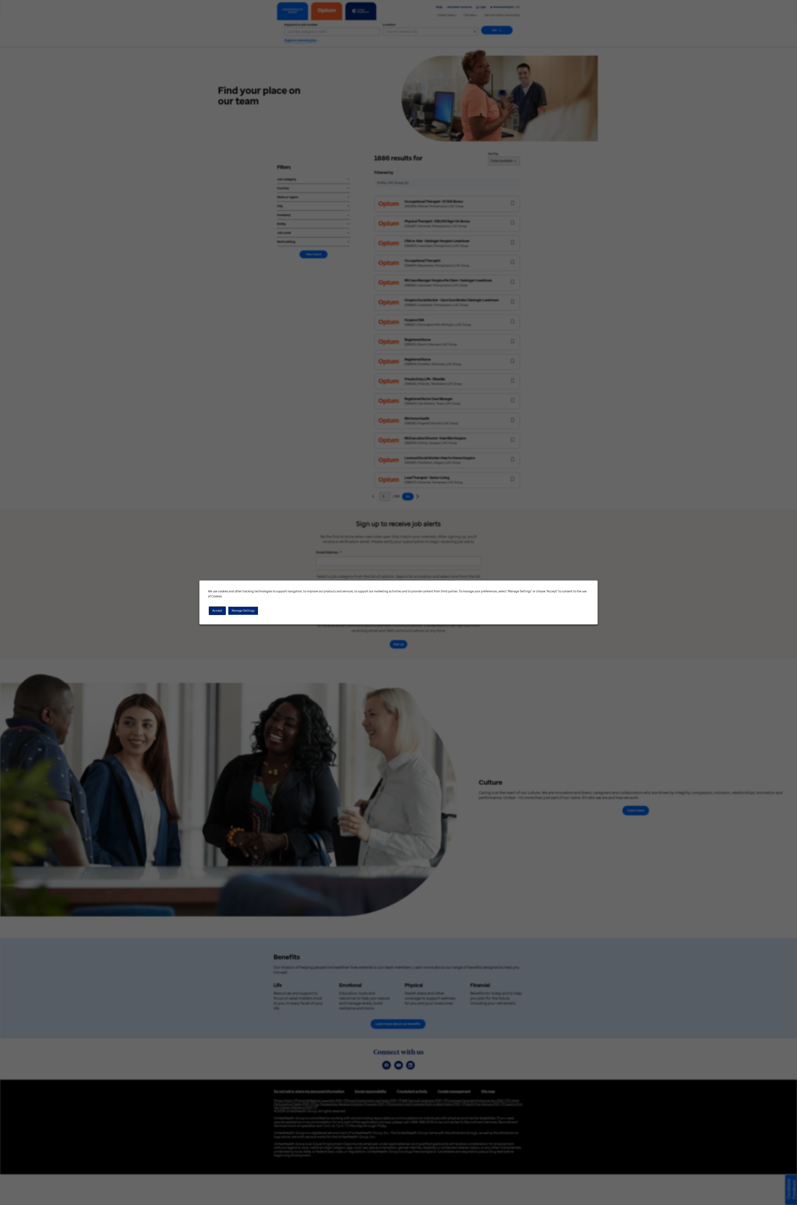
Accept (217, 610)
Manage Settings (243, 610)
